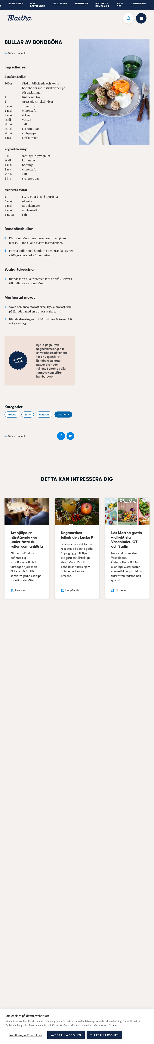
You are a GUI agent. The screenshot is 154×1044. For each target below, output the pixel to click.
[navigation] (20, 18)
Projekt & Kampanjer (102, 5)
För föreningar (37, 5)
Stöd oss (120, 5)
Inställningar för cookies (25, 1035)
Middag (12, 414)
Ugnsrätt (44, 414)
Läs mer (113, 1025)
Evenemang (15, 3)
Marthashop (138, 3)
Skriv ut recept (16, 53)
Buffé (28, 414)
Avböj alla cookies (66, 1035)
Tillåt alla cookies (104, 1035)
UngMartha (60, 3)
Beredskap (81, 3)
